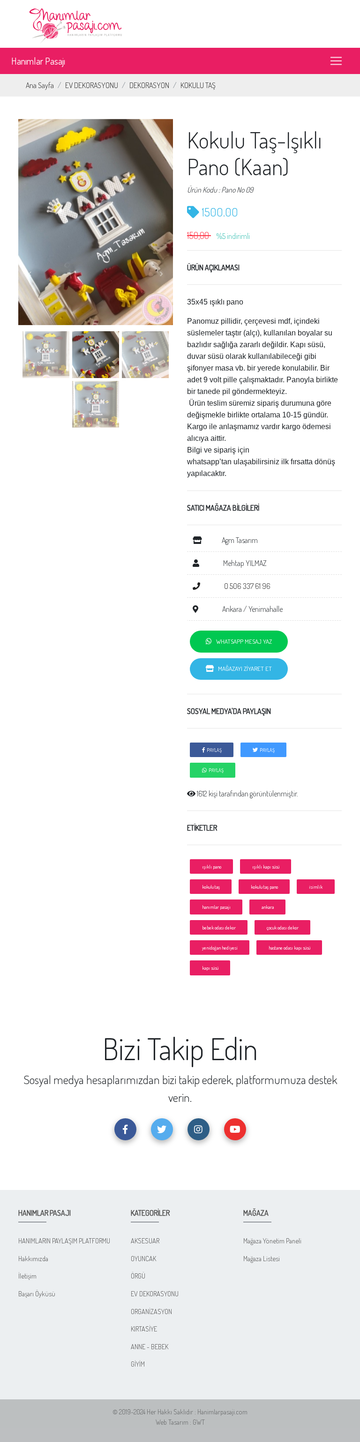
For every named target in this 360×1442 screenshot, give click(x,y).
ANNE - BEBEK (149, 1346)
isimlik (315, 887)
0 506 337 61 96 (246, 586)
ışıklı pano (211, 866)
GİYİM (138, 1364)
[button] (30, 274)
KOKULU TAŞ (198, 85)
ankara (268, 907)
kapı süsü (210, 968)
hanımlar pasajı (216, 907)
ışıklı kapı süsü (265, 866)
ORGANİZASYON (151, 1311)
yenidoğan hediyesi (220, 947)
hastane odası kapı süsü (289, 947)
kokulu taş (211, 887)
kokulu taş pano (264, 887)
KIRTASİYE (144, 1328)
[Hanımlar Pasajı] (76, 23)
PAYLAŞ (213, 750)
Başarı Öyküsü (36, 1293)
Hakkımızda (33, 1258)
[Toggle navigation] (336, 61)
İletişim (27, 1275)
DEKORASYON (149, 85)
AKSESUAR (145, 1240)
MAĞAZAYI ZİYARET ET (243, 668)
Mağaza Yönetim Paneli (272, 1240)
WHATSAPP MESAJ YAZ (242, 641)
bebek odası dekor (219, 927)
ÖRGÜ (138, 1275)
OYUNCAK (143, 1258)
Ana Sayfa (40, 85)
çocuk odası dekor (283, 927)
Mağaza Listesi (261, 1258)
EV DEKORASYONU (91, 85)
